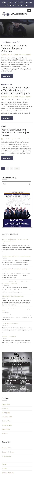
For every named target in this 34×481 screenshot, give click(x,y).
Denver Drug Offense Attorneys (10, 323)
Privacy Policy (19, 2)
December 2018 (7, 417)
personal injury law (6, 84)
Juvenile (4, 468)
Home (4, 2)
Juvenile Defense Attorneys (9, 336)
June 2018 (5, 433)
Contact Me (28, 2)
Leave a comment (26, 54)
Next (17, 168)
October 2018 (6, 421)
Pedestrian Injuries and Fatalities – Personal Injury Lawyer (15, 132)
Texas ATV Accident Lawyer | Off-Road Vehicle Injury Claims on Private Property (16, 90)
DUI (3, 460)
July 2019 (5, 408)
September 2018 (7, 425)
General (3, 126)
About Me (10, 2)
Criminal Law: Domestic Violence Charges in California (13, 48)
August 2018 (6, 429)
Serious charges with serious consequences (13, 296)
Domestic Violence (17, 42)
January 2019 (6, 413)
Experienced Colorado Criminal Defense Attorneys (14, 269)
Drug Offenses (6, 456)
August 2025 (6, 404)
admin (16, 54)
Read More (6, 76)
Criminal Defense (6, 42)
